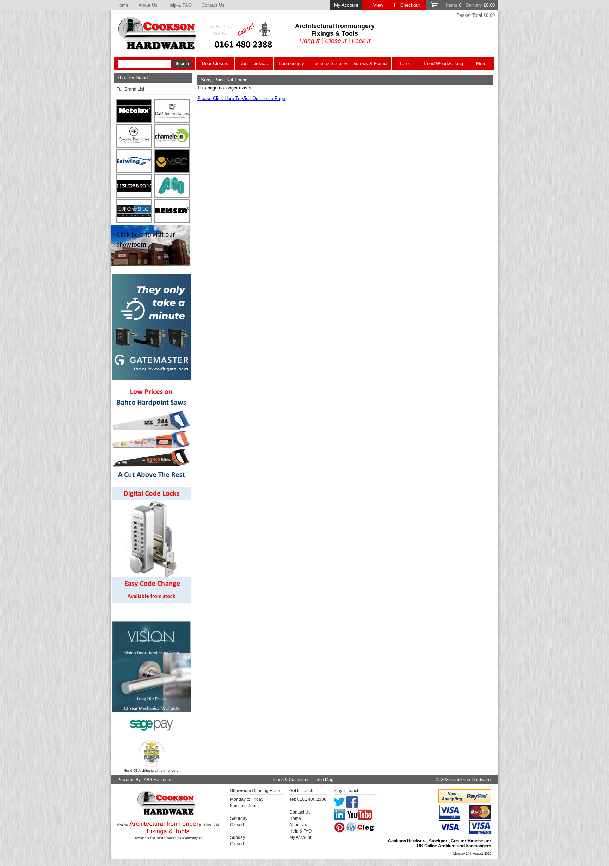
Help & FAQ (179, 5)
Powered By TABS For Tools (144, 779)
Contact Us (213, 5)
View (378, 5)
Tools (404, 63)
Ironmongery (291, 63)
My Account (346, 5)
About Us (148, 5)
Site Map (324, 779)
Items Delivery (470, 5)
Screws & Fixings (371, 63)
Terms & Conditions (290, 779)
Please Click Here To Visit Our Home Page (241, 98)
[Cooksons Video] (151, 264)
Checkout (410, 5)
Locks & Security (329, 63)
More (481, 63)
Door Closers (215, 63)
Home (122, 5)
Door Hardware (254, 63)
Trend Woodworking (443, 63)
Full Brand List (130, 89)
